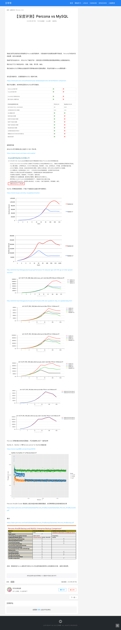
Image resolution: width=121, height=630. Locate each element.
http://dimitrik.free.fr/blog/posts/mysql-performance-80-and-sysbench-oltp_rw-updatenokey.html (39, 301)
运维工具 (12, 10)
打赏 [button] (63, 590)
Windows (103, 3)
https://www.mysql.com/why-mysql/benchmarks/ (23, 193)
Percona (18, 10)
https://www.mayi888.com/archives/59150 (21, 449)
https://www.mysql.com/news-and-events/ (21, 153)
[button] (72, 589)
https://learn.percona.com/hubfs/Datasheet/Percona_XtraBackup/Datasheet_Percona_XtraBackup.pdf (40, 522)
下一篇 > (73, 597)
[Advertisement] (41, 39)
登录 (38, 610)
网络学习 (78, 3)
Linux (85, 3)
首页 (71, 3)
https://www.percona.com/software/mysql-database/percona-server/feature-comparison (36, 80)
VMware (93, 3)
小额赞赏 (112, 3)
